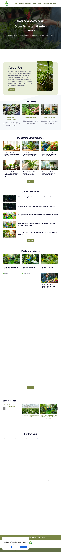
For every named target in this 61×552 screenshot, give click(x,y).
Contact (43, 537)
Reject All (15, 547)
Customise (8, 547)
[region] (15, 543)
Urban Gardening (37, 3)
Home (15, 3)
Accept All (23, 547)
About (39, 537)
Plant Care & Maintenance (25, 3)
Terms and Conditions (31, 537)
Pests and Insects (47, 3)
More (54, 3)
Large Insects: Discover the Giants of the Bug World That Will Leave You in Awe (49, 417)
